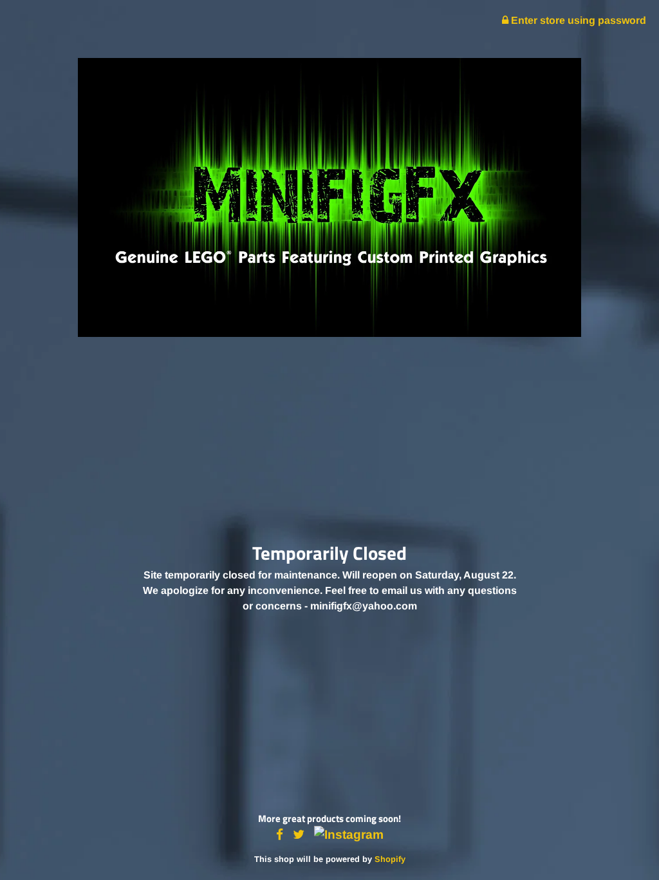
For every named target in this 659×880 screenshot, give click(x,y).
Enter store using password (577, 20)
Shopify (390, 859)
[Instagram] (349, 835)
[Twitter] (299, 835)
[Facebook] (279, 835)
